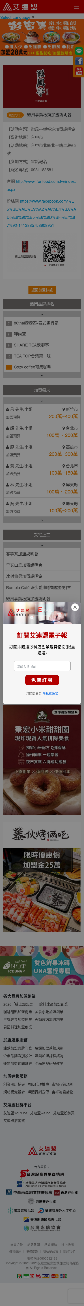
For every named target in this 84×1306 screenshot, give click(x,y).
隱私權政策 (50, 693)
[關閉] (75, 607)
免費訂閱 (42, 680)
